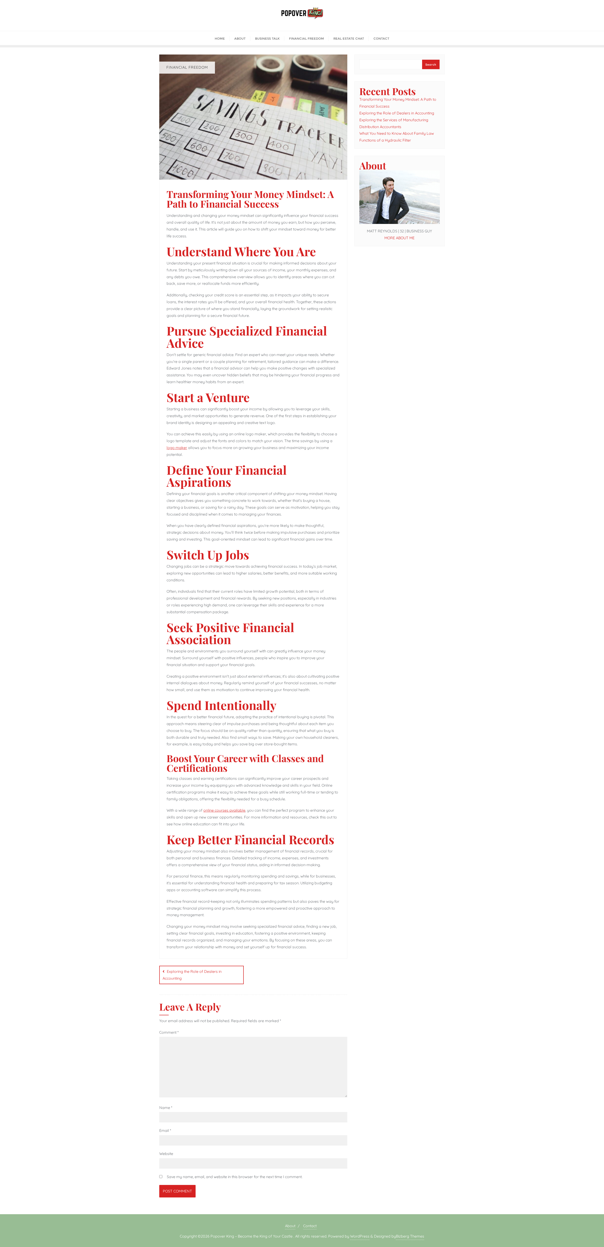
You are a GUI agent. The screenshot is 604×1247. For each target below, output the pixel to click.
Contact (310, 1225)
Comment (169, 1032)
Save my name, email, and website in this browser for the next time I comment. (234, 1176)
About (290, 1225)
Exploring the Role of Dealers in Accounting (192, 975)
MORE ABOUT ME (399, 237)
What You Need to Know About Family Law (396, 133)
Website (166, 1153)
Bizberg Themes (410, 1236)
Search (430, 64)
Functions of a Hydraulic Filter (385, 140)
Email (165, 1130)
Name (165, 1107)
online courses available (224, 810)
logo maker (177, 447)
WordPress (359, 1236)
